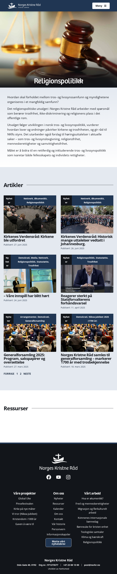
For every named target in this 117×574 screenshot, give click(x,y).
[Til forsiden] (24, 5)
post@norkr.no (92, 564)
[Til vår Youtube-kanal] (58, 477)
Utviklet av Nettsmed (58, 568)
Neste (27, 373)
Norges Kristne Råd (58, 560)
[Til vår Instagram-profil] (68, 477)
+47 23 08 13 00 (71, 564)
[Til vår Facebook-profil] (48, 477)
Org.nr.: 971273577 (48, 564)
